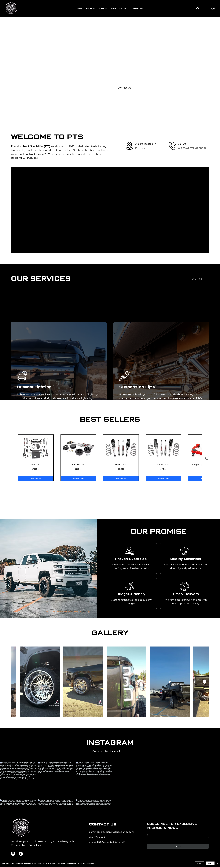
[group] (110, 457)
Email (149, 835)
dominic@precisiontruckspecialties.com (111, 832)
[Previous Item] (15, 682)
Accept (210, 863)
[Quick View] (35, 448)
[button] (213, 8)
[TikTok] (21, 854)
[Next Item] (204, 682)
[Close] (217, 863)
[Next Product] (207, 458)
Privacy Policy (91, 863)
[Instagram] (13, 854)
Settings (199, 863)
